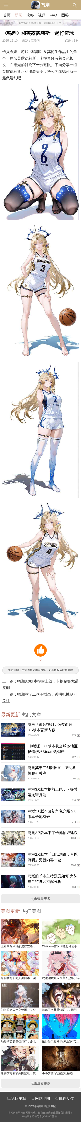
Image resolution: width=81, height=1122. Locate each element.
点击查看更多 (40, 899)
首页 (7, 15)
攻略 (30, 15)
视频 (41, 15)
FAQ (53, 15)
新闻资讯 (49, 23)
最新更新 (10, 714)
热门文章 (31, 714)
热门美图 (31, 911)
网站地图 (42, 1098)
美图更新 (10, 911)
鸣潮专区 (36, 23)
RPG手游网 (22, 23)
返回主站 (18, 1098)
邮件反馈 (66, 1098)
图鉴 (65, 15)
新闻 (18, 15)
